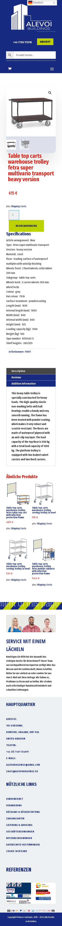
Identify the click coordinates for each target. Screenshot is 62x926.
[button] (50, 93)
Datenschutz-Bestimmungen (23, 844)
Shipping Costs (18, 206)
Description (18, 371)
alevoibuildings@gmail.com (23, 764)
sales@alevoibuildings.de (22, 771)
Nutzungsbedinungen (19, 838)
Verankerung (14, 805)
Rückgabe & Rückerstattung (23, 812)
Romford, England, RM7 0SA (22, 732)
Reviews (16, 377)
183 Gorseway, (14, 725)
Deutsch (37, 2)
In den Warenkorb (26, 225)
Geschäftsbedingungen (20, 831)
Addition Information (24, 383)
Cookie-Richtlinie (16, 851)
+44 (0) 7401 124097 (17, 751)
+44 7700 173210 (22, 42)
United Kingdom (15, 738)
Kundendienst (14, 798)
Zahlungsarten (15, 818)
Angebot (45, 41)
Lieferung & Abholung (19, 825)
